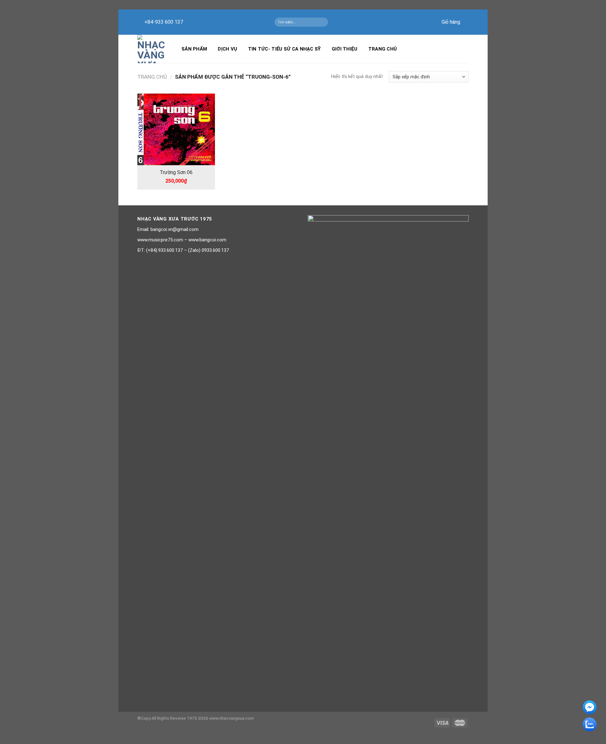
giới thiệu (345, 49)
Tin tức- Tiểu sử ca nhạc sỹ (284, 49)
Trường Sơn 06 (176, 172)
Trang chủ (382, 49)
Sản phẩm (194, 49)
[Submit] (324, 22)
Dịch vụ (227, 49)
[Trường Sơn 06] (176, 129)
